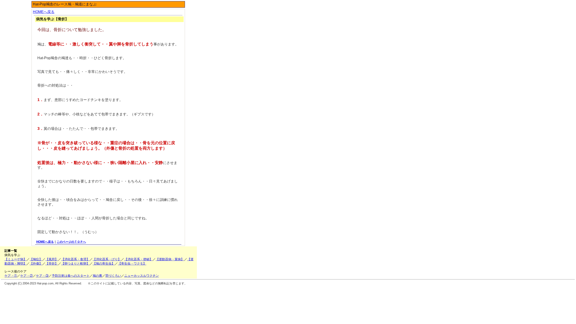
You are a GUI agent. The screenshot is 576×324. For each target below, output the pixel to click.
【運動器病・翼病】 (170, 259)
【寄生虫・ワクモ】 (132, 263)
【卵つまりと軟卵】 (75, 263)
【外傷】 (36, 263)
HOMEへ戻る (43, 12)
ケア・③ (42, 275)
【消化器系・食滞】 (75, 259)
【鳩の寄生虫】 (104, 263)
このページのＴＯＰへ (71, 241)
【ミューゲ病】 (15, 259)
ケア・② (26, 275)
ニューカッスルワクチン (141, 275)
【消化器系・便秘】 (138, 259)
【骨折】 (51, 263)
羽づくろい (113, 275)
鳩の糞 (97, 275)
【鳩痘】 (36, 259)
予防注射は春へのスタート (71, 275)
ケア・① (10, 275)
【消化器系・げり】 (107, 259)
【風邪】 (51, 259)
